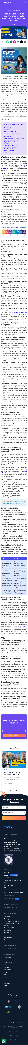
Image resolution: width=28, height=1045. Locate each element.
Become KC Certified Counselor (13, 902)
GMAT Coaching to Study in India (13, 921)
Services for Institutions (11, 943)
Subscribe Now (14, 818)
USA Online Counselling (10, 907)
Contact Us (14, 731)
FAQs (5, 152)
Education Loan (8, 935)
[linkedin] (18, 41)
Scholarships (7, 930)
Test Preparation (8, 919)
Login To (6, 977)
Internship (6, 932)
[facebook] (11, 41)
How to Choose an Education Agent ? (14, 892)
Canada (6, 960)
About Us (6, 872)
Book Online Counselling (11, 904)
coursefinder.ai (8, 980)
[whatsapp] (7, 41)
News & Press (7, 878)
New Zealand (7, 969)
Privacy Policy (14, 1036)
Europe (6, 972)
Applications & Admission (11, 927)
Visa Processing (8, 937)
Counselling (7, 916)
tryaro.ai (6, 985)
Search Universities (9, 895)
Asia (5, 974)
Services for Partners (10, 945)
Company (6, 869)
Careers (6, 875)
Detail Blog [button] (16, 10)
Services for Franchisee (10, 948)
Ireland (6, 964)
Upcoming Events (9, 898)
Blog (9, 10)
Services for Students (10, 913)
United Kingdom (8, 962)
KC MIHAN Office (8, 885)
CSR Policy (7, 882)
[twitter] (21, 41)
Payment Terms (14, 1039)
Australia (6, 967)
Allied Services (8, 939)
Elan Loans (7, 983)
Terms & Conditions (14, 1032)
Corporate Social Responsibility (12, 880)
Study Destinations (9, 954)
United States (7, 957)
